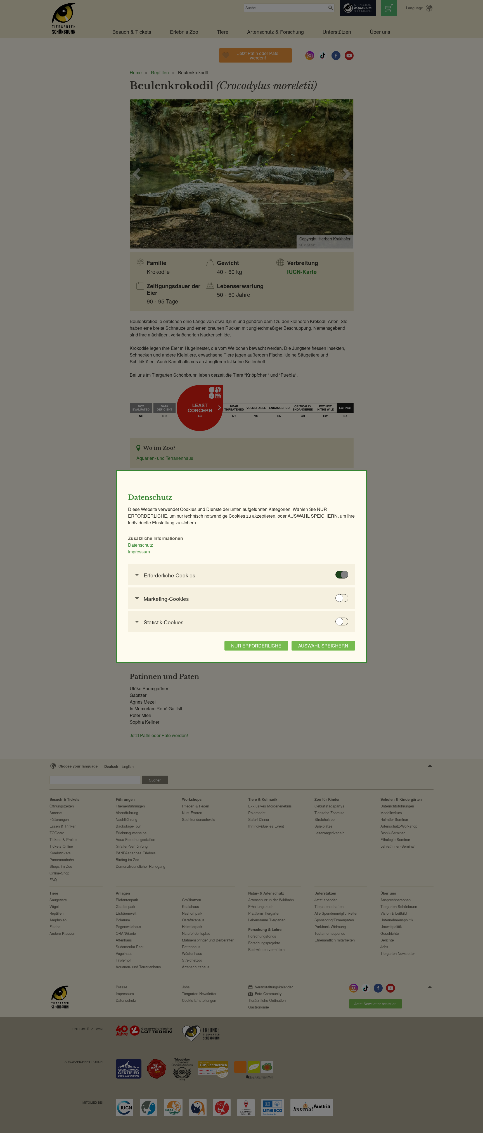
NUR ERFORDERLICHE (256, 645)
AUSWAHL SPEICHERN (323, 645)
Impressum (139, 551)
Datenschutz (140, 545)
